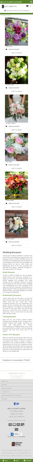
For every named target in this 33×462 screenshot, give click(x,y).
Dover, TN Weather (8, 453)
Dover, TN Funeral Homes (9, 450)
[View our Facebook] (15, 404)
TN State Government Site (23, 453)
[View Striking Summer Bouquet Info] (16, 186)
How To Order (16, 53)
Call (6, 460)
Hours (28, 460)
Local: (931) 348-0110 (16, 417)
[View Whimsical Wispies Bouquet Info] (16, 224)
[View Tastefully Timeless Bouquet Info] (16, 109)
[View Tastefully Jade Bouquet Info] (16, 70)
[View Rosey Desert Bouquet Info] (16, 147)
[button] (28, 6)
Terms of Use (28, 455)
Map (17, 460)
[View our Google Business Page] (18, 404)
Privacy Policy (5, 455)
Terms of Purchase (17, 455)
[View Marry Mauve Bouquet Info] (16, 32)
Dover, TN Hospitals (25, 450)
